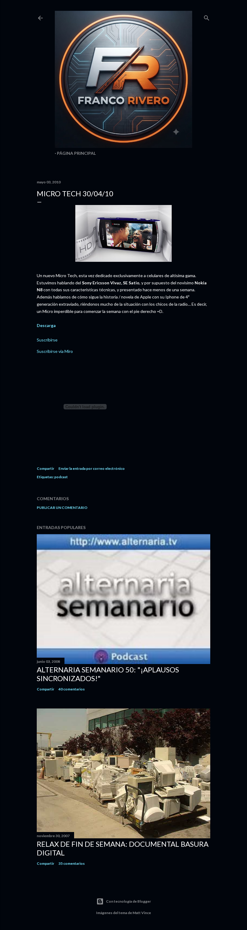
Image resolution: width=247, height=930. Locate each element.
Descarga (46, 325)
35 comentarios (71, 863)
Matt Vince (142, 912)
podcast (61, 477)
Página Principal (76, 153)
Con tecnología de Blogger (128, 901)
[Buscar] (206, 17)
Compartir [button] (45, 468)
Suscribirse (47, 339)
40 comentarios (71, 689)
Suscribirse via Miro (55, 351)
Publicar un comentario (62, 507)
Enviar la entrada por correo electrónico (91, 468)
